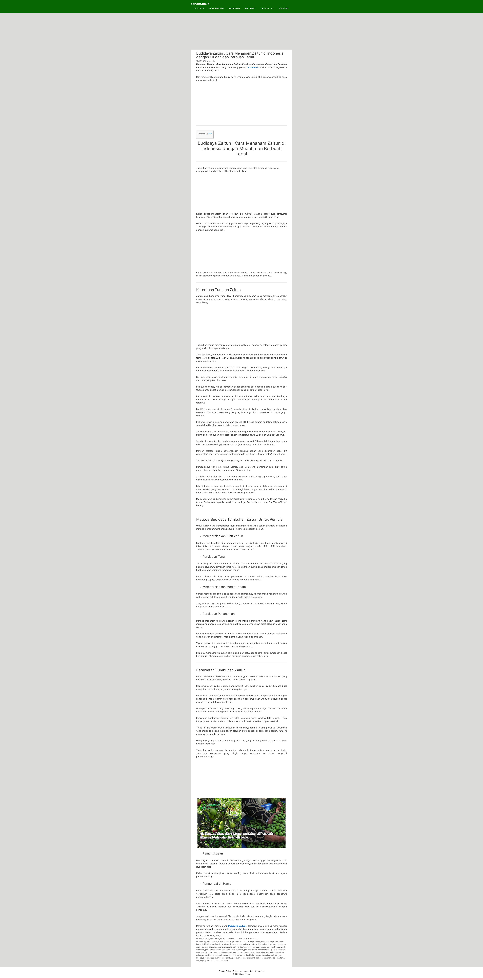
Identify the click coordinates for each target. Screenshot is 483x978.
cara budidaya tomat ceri (270, 944)
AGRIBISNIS (284, 8)
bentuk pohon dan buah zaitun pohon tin (243, 941)
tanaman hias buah (255, 958)
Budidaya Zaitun (237, 926)
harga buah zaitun (258, 947)
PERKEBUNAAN (227, 939)
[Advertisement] (241, 31)
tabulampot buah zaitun (236, 958)
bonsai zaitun (236, 944)
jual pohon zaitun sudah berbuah (218, 952)
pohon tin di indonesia (249, 955)
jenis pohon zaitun (213, 950)
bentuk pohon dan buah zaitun (212, 941)
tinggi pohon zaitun (208, 960)
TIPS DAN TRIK (267, 8)
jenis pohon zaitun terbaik (232, 950)
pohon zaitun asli (266, 955)
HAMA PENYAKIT (216, 8)
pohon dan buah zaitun (229, 955)
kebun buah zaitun (241, 952)
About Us (248, 971)
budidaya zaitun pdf (251, 944)
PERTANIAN (250, 8)
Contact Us (259, 971)
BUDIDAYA (199, 8)
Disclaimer (238, 971)
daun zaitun (244, 947)
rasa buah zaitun (218, 958)
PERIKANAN (234, 8)
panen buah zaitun (257, 952)
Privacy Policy (225, 971)
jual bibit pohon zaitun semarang (258, 950)
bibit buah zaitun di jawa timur (216, 944)
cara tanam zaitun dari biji (228, 947)
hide (210, 133)
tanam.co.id (200, 4)
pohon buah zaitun (210, 955)
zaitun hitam (222, 960)
